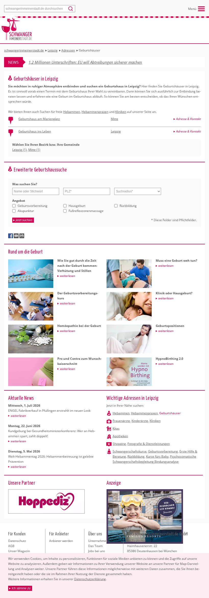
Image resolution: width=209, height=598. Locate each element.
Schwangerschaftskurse (130, 451)
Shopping (119, 444)
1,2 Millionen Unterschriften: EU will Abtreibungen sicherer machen (85, 62)
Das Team (95, 546)
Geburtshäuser (170, 413)
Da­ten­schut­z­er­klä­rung (90, 579)
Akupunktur (26, 211)
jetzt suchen (24, 220)
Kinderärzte (140, 421)
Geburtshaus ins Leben (34, 131)
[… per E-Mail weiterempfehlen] (16, 235)
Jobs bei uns (96, 551)
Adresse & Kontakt (188, 119)
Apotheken (120, 436)
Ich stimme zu (21, 588)
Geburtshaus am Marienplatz (39, 119)
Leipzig (116, 131)
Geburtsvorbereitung (32, 206)
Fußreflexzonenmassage (86, 211)
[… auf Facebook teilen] (10, 235)
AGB (11, 546)
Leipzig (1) (19, 150)
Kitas (116, 428)
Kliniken (155, 421)
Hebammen (121, 413)
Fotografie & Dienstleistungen (148, 444)
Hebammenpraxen (144, 413)
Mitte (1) (34, 150)
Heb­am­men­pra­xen (95, 112)
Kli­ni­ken (120, 112)
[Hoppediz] (46, 501)
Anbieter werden (61, 541)
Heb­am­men (71, 112)
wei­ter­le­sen (18, 416)
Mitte (114, 119)
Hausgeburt (77, 206)
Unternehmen (98, 541)
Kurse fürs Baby (157, 456)
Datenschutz (17, 541)
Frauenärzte (121, 421)
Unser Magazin (19, 551)
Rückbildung (128, 206)
